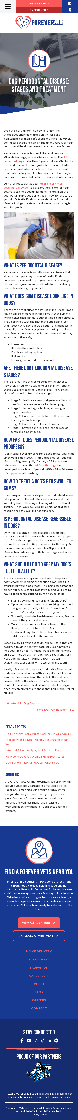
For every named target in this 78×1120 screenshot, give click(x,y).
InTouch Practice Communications (52, 1107)
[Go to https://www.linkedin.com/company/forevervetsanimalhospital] (49, 1040)
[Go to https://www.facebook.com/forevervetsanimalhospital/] (22, 1040)
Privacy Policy (39, 1114)
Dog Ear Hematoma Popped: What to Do (32, 762)
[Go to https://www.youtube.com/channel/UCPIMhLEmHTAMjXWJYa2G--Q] (29, 1041)
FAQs (39, 992)
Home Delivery (39, 951)
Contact (39, 1008)
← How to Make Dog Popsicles (22, 703)
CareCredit (39, 975)
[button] (8, 6)
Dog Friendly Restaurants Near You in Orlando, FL (38, 733)
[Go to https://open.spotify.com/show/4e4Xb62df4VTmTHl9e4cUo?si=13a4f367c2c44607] (56, 1040)
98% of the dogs (45, 465)
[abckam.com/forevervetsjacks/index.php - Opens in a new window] (70, 3)
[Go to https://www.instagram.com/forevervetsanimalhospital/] (36, 1040)
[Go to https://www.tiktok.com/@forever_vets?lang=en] (42, 1040)
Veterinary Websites (17, 1107)
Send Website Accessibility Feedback (40, 1111)
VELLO (39, 983)
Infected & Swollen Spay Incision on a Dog (33, 750)
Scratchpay (39, 959)
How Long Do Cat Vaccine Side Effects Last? (34, 756)
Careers (39, 1000)
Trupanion (39, 967)
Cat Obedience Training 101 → (55, 709)
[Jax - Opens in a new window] (39, 1071)
